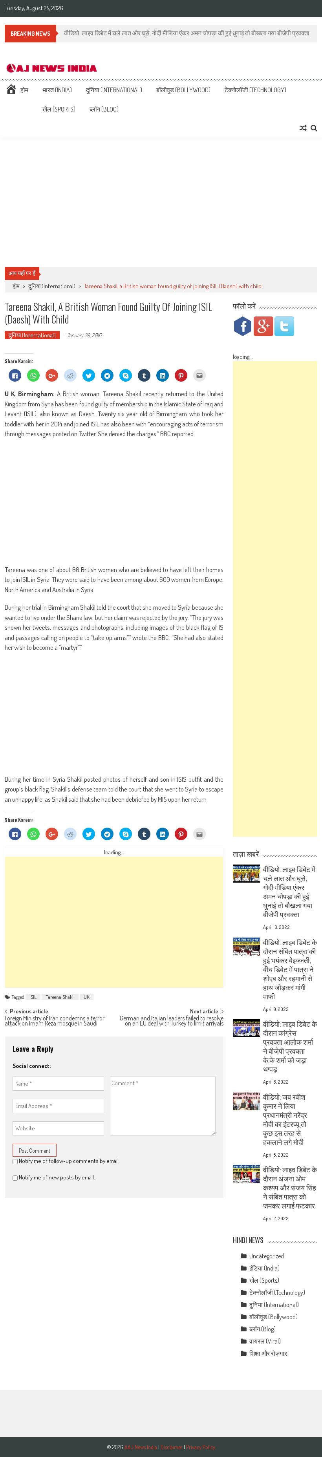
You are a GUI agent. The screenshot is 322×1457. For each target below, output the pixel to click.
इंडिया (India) (264, 1268)
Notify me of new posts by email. (57, 1177)
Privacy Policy (200, 1447)
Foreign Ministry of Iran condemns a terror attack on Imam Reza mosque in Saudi (54, 1021)
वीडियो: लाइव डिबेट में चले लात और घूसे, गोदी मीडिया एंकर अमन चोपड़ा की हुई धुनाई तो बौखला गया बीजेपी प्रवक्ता (289, 892)
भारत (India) (57, 90)
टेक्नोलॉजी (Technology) (255, 90)
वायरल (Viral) (265, 1341)
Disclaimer (172, 1447)
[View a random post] (303, 128)
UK (87, 997)
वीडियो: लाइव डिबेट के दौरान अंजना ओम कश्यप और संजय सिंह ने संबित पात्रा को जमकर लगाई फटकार (290, 1187)
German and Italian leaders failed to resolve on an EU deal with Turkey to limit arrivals (171, 1021)
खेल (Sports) (58, 109)
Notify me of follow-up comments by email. (69, 1161)
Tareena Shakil (60, 997)
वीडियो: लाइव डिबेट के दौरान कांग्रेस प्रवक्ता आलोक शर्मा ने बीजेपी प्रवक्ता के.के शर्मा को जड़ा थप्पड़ (290, 1046)
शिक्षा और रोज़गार (268, 1353)
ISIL (33, 997)
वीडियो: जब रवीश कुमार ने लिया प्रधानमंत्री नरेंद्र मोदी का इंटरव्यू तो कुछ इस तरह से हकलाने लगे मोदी (285, 1119)
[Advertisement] (161, 202)
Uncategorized (266, 1256)
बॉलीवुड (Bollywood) (183, 90)
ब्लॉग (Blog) (104, 109)
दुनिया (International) (114, 90)
